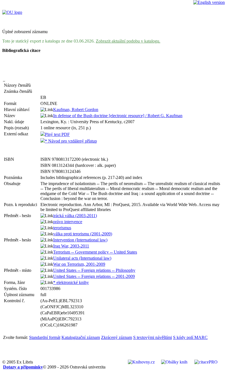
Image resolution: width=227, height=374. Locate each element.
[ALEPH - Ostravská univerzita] (12, 12)
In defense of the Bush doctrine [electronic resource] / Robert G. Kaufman (117, 115)
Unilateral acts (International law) (82, 258)
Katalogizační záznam (80, 337)
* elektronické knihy (71, 282)
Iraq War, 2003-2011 (71, 246)
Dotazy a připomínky (23, 367)
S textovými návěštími (152, 337)
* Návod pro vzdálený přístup (71, 141)
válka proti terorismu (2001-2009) (82, 233)
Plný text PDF (57, 134)
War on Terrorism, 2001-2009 (79, 264)
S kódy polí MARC (190, 337)
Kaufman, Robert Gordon (75, 109)
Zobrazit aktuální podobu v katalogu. (128, 41)
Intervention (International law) (80, 240)
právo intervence (67, 221)
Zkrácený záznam (116, 337)
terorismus (62, 227)
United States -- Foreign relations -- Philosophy (94, 270)
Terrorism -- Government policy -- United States (95, 252)
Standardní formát (44, 337)
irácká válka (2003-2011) (75, 215)
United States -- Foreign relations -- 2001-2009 (94, 276)
